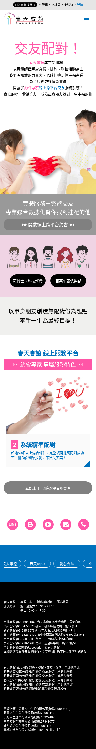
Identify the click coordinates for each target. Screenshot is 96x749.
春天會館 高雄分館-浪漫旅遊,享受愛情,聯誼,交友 (35, 688)
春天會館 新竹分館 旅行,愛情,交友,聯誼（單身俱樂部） (39, 675)
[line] (12, 524)
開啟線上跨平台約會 (48, 224)
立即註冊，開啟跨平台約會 (46, 487)
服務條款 (63, 602)
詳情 (80, 4)
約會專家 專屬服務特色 (48, 364)
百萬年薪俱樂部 (68, 280)
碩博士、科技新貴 (28, 280)
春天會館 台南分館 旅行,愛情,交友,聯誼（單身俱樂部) (38, 684)
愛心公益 (50, 563)
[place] (83, 524)
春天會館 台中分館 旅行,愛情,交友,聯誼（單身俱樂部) (38, 680)
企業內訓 (79, 563)
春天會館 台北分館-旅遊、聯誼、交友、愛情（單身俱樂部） (43, 667)
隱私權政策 (44, 602)
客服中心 (26, 602)
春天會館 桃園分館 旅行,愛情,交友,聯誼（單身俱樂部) (38, 671)
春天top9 (20, 563)
